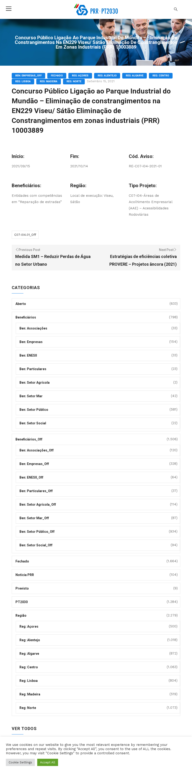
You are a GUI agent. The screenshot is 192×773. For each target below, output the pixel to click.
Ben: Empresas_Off (28, 75)
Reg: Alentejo (107, 75)
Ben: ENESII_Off (31, 477)
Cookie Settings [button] (20, 762)
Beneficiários (25, 317)
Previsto (22, 588)
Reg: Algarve (134, 75)
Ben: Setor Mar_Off (34, 518)
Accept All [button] (47, 762)
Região (20, 615)
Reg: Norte (73, 81)
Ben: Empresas (31, 342)
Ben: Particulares (32, 369)
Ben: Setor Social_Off (35, 545)
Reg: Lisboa (23, 81)
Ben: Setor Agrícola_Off (37, 504)
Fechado (57, 75)
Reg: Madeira (48, 81)
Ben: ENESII (28, 355)
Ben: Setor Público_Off (37, 531)
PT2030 (21, 602)
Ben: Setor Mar (31, 396)
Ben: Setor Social (32, 423)
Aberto (20, 304)
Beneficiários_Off (28, 439)
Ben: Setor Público (33, 410)
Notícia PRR (24, 575)
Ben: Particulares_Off (36, 491)
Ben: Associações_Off (36, 450)
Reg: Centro (160, 75)
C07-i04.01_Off (25, 234)
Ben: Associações (33, 328)
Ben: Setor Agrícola (34, 382)
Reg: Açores (80, 75)
